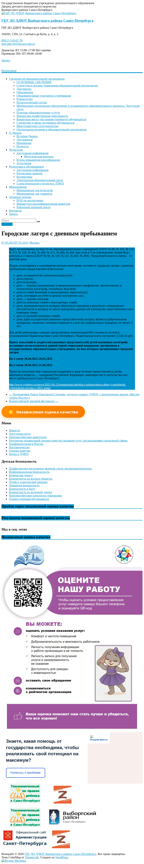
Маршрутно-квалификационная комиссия (43, 203)
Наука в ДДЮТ (19, 454)
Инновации (24, 143)
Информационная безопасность (29, 471)
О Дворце (15, 132)
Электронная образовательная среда (39, 180)
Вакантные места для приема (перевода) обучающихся (51, 119)
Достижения (24, 139)
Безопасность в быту (22, 488)
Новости (7, 224)
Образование (24, 92)
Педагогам (16, 149)
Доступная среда (19, 433)
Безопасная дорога (21, 475)
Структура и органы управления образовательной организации (57, 85)
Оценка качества (19, 450)
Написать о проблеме (25, 772)
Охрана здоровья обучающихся (29, 499)
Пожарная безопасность (24, 485)
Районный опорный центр (33, 207)
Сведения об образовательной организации (37, 78)
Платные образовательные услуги (38, 112)
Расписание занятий (29, 173)
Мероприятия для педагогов (34, 190)
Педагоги (22, 146)
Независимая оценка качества (43, 412)
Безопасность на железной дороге (30, 492)
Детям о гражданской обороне (28, 482)
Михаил (34, 242)
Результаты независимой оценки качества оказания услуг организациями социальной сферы (68, 440)
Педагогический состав (31, 102)
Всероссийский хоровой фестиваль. (33, 401)
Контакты (15, 210)
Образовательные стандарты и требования (43, 95)
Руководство (24, 99)
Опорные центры (20, 197)
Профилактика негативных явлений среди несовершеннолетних (50, 468)
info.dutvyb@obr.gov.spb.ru (18, 43)
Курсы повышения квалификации (38, 159)
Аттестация (23, 163)
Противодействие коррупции (28, 437)
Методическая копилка (38, 156)
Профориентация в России (26, 444)
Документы (23, 88)
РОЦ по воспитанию (29, 200)
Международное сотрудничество (37, 126)
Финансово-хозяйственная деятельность (42, 116)
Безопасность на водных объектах (30, 478)
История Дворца (27, 136)
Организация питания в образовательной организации (51, 129)
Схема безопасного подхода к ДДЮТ (40, 183)
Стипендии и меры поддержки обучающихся (45, 122)
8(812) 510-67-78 (12, 40)
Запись (6, 60)
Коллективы (24, 176)
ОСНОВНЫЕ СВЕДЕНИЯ (33, 82)
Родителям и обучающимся (26, 166)
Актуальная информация (32, 153)
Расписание (9, 70)
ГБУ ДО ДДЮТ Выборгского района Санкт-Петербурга (48, 21)
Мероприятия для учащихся (34, 193)
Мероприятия (17, 186)
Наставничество (19, 447)
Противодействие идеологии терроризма (35, 495)
